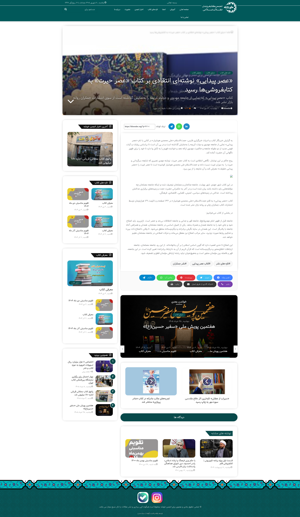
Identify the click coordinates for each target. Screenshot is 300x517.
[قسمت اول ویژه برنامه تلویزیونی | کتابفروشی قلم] (216, 448)
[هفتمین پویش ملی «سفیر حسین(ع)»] (104, 410)
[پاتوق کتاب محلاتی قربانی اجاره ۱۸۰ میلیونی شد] (104, 396)
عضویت (127, 9)
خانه (229, 32)
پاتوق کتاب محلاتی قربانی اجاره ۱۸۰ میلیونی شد (82, 393)
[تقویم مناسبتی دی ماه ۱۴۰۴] (78, 194)
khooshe (227, 108)
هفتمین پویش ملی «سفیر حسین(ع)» (96, 161)
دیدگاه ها (179, 417)
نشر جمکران (179, 264)
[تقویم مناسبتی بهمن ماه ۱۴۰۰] (141, 448)
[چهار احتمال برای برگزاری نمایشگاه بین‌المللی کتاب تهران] (104, 381)
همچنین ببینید (101, 355)
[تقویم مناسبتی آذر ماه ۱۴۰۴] (78, 221)
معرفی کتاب (196, 72)
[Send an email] (222, 108)
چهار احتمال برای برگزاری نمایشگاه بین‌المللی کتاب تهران (82, 380)
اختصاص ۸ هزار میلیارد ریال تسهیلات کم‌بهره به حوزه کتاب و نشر (80, 365)
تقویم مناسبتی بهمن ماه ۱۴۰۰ (144, 460)
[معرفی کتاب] (102, 194)
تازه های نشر (222, 264)
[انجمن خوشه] (219, 7)
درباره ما (117, 9)
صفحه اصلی (184, 9)
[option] (179, 326)
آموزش (172, 9)
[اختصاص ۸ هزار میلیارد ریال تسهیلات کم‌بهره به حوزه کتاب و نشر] (104, 366)
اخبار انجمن (139, 9)
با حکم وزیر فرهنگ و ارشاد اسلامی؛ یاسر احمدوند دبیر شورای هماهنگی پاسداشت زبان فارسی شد (179, 463)
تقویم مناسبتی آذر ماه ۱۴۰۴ (79, 232)
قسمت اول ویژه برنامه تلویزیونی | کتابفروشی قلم (218, 462)
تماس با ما (184, 17)
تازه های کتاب (153, 9)
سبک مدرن (141, 513)
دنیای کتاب (220, 32)
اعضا (164, 9)
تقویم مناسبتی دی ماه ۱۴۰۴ (79, 204)
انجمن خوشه (166, 507)
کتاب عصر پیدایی (200, 264)
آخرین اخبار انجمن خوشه (96, 127)
